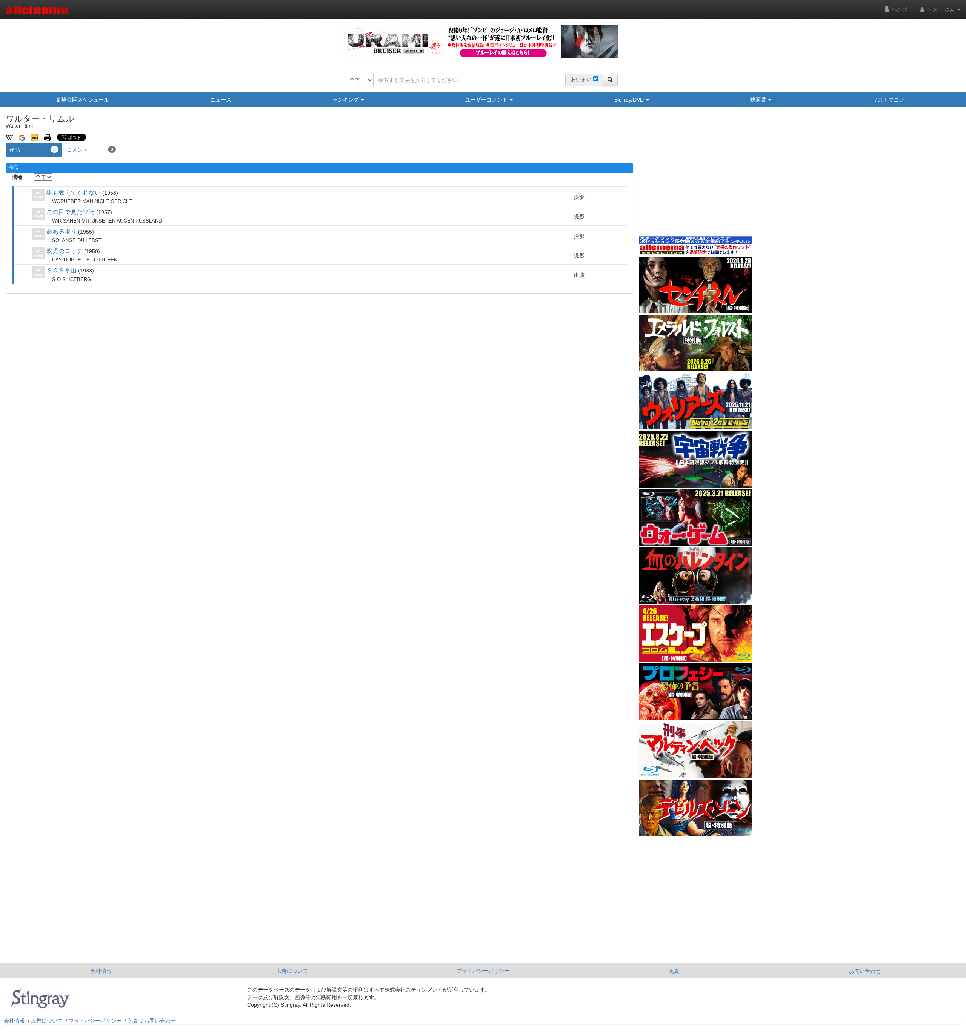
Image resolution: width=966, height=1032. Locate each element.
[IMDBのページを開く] (34, 137)
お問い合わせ (865, 971)
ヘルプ (899, 9)
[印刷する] (47, 137)
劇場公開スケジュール (82, 100)
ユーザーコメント (487, 100)
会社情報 (101, 971)
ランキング (346, 100)
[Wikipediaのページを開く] (9, 137)
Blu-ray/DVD (629, 100)
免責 (674, 971)
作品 (32, 150)
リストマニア (888, 100)
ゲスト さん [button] (941, 9)
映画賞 (759, 100)
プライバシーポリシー (483, 971)
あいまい (581, 79)
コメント (90, 150)
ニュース (220, 100)
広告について (292, 971)
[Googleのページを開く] (22, 137)
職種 (17, 177)
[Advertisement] (695, 177)
